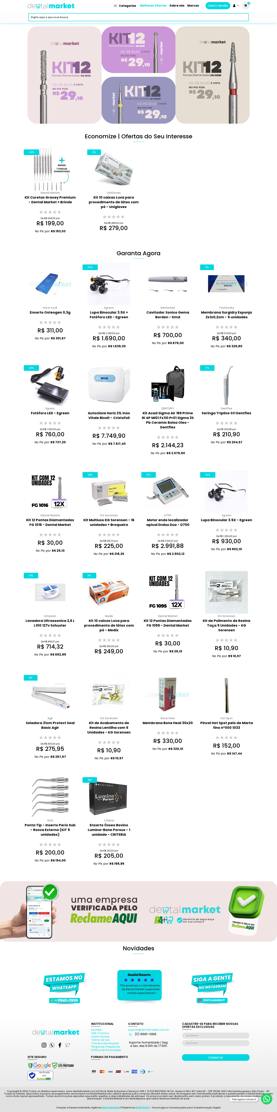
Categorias (127, 5)
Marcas (193, 6)
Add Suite (142, 1107)
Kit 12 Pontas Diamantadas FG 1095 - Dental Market (168, 623)
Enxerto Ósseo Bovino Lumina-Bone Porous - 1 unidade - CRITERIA (109, 830)
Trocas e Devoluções (105, 1043)
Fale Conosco (100, 1033)
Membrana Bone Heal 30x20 (168, 723)
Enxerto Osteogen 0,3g (50, 312)
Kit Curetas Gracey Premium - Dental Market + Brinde (50, 199)
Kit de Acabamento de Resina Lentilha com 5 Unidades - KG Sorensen (109, 728)
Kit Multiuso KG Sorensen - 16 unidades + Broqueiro (108, 522)
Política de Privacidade (106, 1050)
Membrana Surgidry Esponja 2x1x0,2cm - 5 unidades (226, 314)
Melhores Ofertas (153, 6)
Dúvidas (96, 1030)
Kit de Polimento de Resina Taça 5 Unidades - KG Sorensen (226, 625)
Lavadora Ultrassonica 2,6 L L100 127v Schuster (50, 623)
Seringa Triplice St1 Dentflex (226, 413)
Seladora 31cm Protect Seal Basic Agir (50, 725)
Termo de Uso (100, 1040)
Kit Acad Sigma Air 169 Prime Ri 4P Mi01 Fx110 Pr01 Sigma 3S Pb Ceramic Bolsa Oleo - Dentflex (168, 420)
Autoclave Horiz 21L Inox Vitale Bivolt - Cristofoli (109, 415)
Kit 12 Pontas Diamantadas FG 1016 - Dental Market (50, 522)
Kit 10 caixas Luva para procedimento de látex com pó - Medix (109, 625)
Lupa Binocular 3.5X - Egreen (226, 520)
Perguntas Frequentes (105, 1047)
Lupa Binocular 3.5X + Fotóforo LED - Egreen (109, 314)
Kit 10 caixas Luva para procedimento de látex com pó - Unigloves (114, 202)
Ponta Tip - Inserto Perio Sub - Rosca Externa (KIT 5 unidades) (50, 830)
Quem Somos (100, 1036)
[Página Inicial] (51, 10)
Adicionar (47, 238)
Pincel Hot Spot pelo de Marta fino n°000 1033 (226, 725)
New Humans (111, 1107)
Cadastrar (215, 1057)
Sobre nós (176, 6)
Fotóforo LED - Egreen (50, 413)
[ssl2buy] (51, 1069)
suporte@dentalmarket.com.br (148, 1030)
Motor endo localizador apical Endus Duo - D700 (167, 522)
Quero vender (218, 5)
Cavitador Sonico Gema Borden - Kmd (167, 314)
